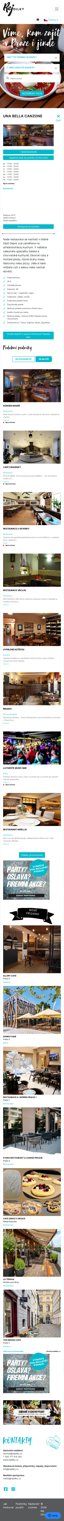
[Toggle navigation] (57, 9)
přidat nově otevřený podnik (13, 1351)
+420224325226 (28, 152)
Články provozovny (32, 855)
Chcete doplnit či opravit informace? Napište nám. (28, 335)
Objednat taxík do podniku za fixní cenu (28, 157)
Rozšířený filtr (32, 93)
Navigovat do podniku (28, 226)
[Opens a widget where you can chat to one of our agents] (53, 1516)
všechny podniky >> (53, 1351)
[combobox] (32, 57)
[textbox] (31, 57)
